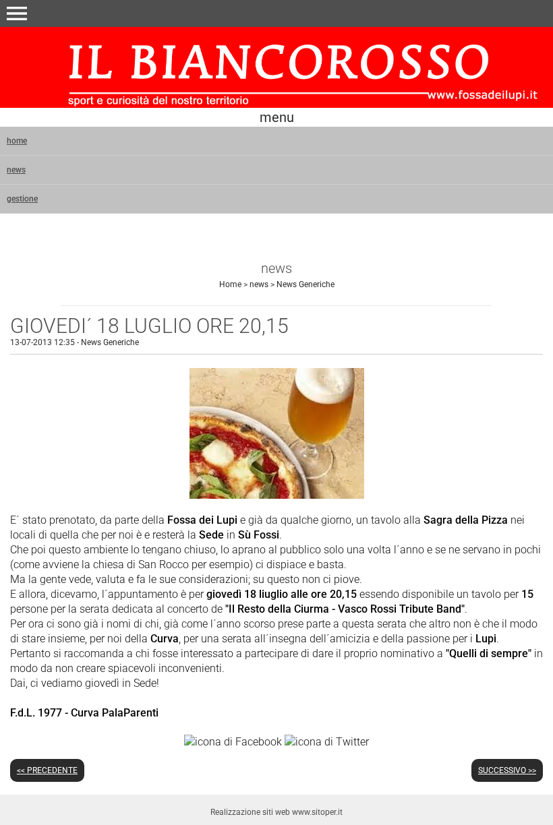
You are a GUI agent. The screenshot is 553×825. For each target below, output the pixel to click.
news (16, 170)
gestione (22, 199)
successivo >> (507, 770)
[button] (16, 13)
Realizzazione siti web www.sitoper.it (276, 812)
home (17, 141)
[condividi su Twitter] (327, 741)
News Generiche (305, 284)
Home (230, 284)
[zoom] (277, 495)
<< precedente (47, 770)
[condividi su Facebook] (233, 741)
